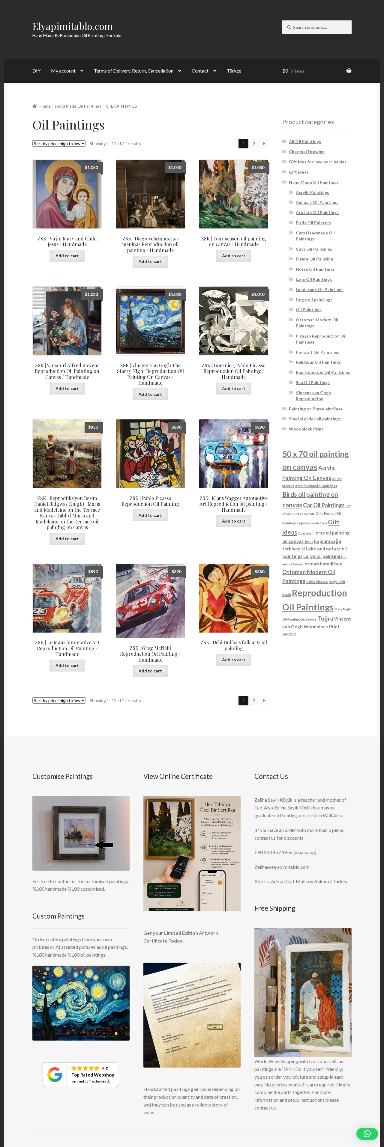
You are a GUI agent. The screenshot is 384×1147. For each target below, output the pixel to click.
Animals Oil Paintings (317, 202)
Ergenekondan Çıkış (312, 523)
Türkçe (234, 70)
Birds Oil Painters (313, 222)
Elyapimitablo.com (72, 25)
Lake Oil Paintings (314, 279)
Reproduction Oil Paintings (323, 372)
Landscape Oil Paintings (320, 289)
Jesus (308, 542)
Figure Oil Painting (314, 258)
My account (63, 70)
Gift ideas (299, 171)
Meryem (297, 564)
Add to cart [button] (67, 255)
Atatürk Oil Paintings (317, 212)
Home (45, 106)
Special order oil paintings (315, 418)
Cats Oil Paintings (314, 249)
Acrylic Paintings (312, 192)
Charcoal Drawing (307, 151)
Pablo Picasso (317, 582)
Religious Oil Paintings (318, 362)
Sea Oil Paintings (313, 382)
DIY (36, 70)
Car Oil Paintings (324, 505)
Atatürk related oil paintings (316, 486)
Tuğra (325, 618)
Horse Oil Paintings (315, 269)
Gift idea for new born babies (317, 161)
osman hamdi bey (323, 563)
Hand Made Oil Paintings (78, 106)
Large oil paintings (314, 299)
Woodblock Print (306, 428)
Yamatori (289, 634)
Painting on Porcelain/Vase (316, 408)
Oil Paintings (309, 309)
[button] (367, 1134)
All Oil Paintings (305, 141)
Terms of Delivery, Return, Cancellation (133, 70)
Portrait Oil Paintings (317, 352)
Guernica (304, 533)
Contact (200, 70)
